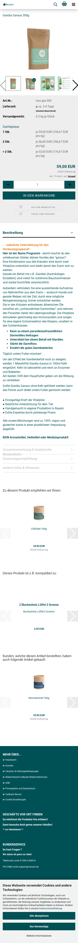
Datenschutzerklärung (50, 908)
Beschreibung (13, 233)
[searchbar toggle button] (55, 4)
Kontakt (9, 765)
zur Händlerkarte (13, 829)
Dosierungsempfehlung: (20, 459)
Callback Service (13, 794)
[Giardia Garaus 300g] (39, 48)
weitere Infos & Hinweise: (21, 468)
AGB (7, 783)
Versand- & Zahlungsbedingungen (22, 771)
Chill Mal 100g (39, 528)
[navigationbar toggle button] (73, 4)
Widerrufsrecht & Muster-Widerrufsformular (26, 777)
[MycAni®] (7, 4)
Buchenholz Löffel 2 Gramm (39, 611)
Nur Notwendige (39, 926)
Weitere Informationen (39, 935)
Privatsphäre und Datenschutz (20, 788)
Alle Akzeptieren (39, 915)
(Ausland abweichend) (46, 111)
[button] (8, 185)
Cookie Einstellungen (15, 799)
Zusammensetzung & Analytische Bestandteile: (27, 451)
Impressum (11, 760)
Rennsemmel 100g (38, 697)
